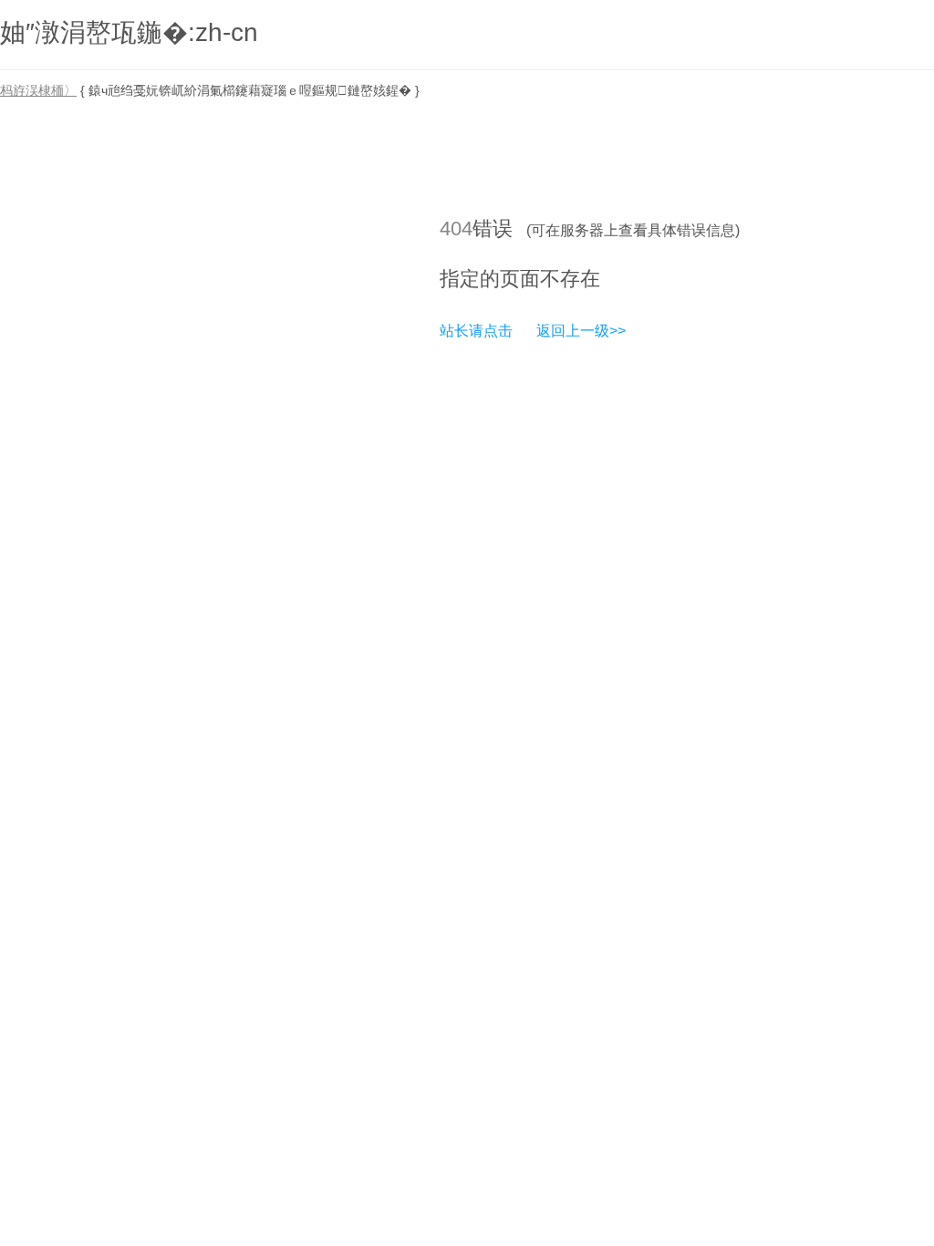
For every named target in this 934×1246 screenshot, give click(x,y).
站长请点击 (476, 330)
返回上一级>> (581, 330)
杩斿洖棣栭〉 (38, 90)
